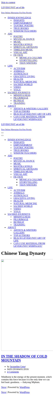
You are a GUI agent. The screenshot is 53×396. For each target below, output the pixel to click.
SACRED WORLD (23, 84)
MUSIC (17, 41)
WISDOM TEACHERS (25, 31)
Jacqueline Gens (17, 366)
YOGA (17, 89)
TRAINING (19, 103)
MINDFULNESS (22, 95)
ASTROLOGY (21, 74)
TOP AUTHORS (22, 111)
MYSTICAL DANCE (24, 39)
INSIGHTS (19, 20)
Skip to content (8, 2)
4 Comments (13, 372)
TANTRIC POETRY (24, 25)
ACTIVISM (19, 68)
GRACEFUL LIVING (24, 76)
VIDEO (17, 87)
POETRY (18, 36)
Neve (3, 387)
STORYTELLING (28, 60)
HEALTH (18, 79)
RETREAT (19, 100)
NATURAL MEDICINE (25, 81)
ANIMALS (19, 71)
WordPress (25, 387)
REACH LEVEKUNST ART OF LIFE (32, 114)
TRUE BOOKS (21, 28)
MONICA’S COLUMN (30, 57)
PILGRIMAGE (21, 98)
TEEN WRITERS (28, 63)
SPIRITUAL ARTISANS (26, 47)
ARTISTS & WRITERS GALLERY (31, 108)
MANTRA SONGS (23, 44)
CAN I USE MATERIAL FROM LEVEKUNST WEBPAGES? (29, 118)
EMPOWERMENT (23, 23)
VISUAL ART (20, 52)
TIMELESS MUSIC (23, 49)
